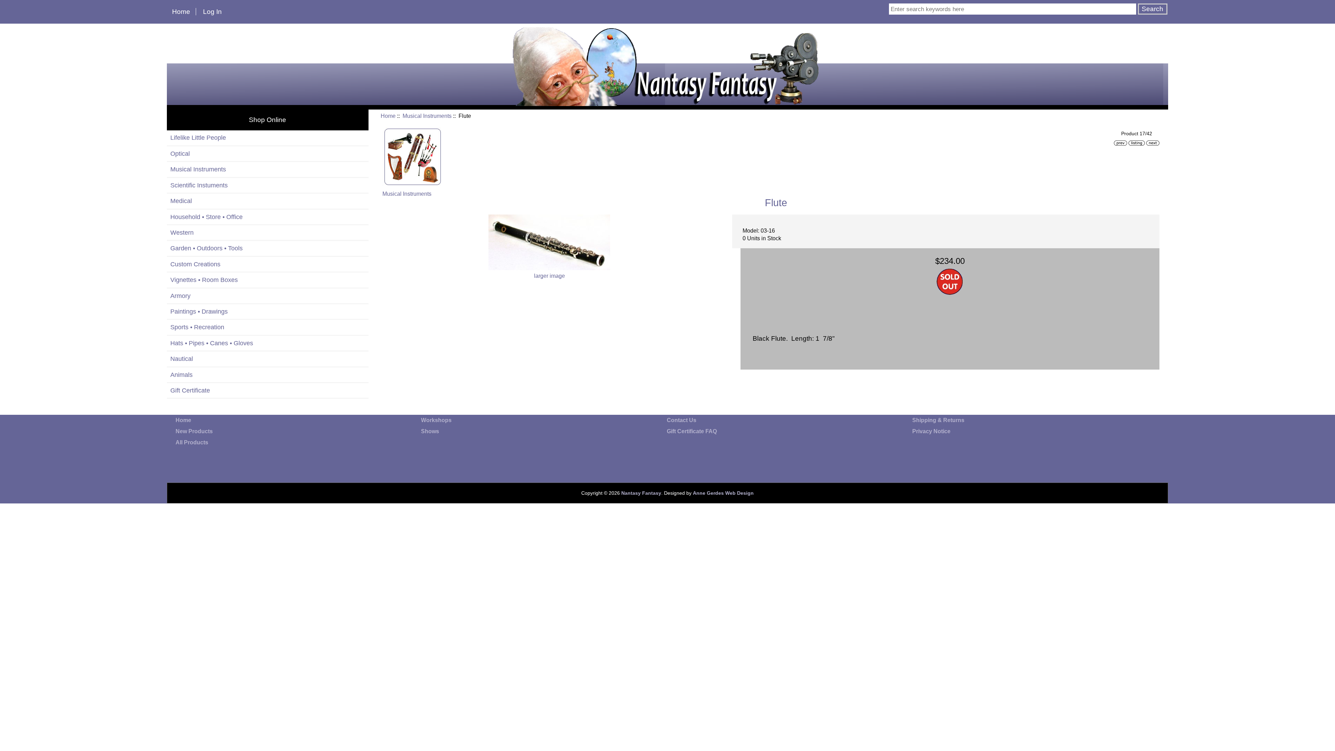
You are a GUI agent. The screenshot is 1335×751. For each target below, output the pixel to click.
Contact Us (681, 420)
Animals (181, 374)
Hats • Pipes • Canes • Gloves (211, 343)
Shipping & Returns (938, 420)
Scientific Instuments (199, 185)
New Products (194, 431)
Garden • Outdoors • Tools (206, 248)
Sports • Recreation (197, 327)
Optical (180, 153)
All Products (192, 442)
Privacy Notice (931, 431)
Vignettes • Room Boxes (204, 279)
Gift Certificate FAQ (692, 431)
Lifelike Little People (198, 137)
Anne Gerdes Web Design (723, 493)
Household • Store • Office (206, 216)
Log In (212, 11)
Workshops (436, 420)
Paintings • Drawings (199, 311)
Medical (181, 200)
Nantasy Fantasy (641, 493)
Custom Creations (195, 264)
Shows (430, 431)
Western (182, 232)
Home (181, 11)
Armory (180, 295)
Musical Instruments (427, 116)
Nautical (181, 358)
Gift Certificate (190, 390)
